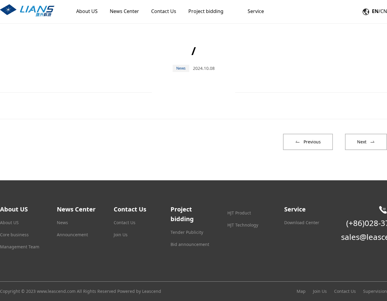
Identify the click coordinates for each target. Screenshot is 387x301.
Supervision (375, 291)
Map (301, 291)
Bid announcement (190, 244)
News (62, 222)
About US (9, 222)
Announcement (72, 234)
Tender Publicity (187, 232)
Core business (14, 234)
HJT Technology (242, 225)
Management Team (19, 247)
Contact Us (124, 222)
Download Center (301, 222)
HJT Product (239, 213)
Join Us (121, 234)
